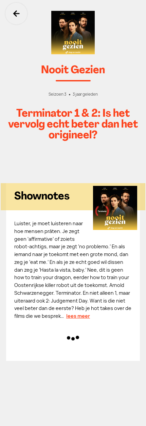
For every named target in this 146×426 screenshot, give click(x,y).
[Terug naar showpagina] (73, 32)
